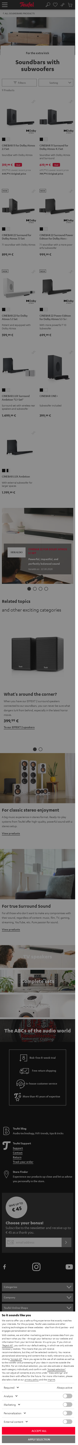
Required (9, 1387)
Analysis (8, 1396)
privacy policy (32, 1379)
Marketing (10, 1404)
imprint (51, 1379)
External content (13, 1421)
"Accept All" (16, 1358)
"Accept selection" (56, 1369)
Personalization (12, 1413)
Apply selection (39, 1439)
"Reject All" (7, 1345)
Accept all (39, 1430)
